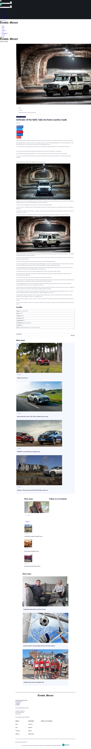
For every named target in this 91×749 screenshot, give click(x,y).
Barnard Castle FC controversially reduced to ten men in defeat (39, 645)
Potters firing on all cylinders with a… (31, 551)
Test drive (4, 30)
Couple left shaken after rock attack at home (34, 609)
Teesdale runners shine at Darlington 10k (33, 682)
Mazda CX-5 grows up (22, 378)
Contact (3, 34)
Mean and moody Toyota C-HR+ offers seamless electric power (32, 416)
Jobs (3, 31)
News (3, 27)
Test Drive (20, 110)
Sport (3, 28)
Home (3, 25)
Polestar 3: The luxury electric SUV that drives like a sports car (32, 490)
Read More (27, 521)
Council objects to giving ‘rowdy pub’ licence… (33, 536)
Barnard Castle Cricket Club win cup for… (32, 566)
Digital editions (5, 33)
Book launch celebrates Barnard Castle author (36, 518)
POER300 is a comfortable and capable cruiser (28, 451)
